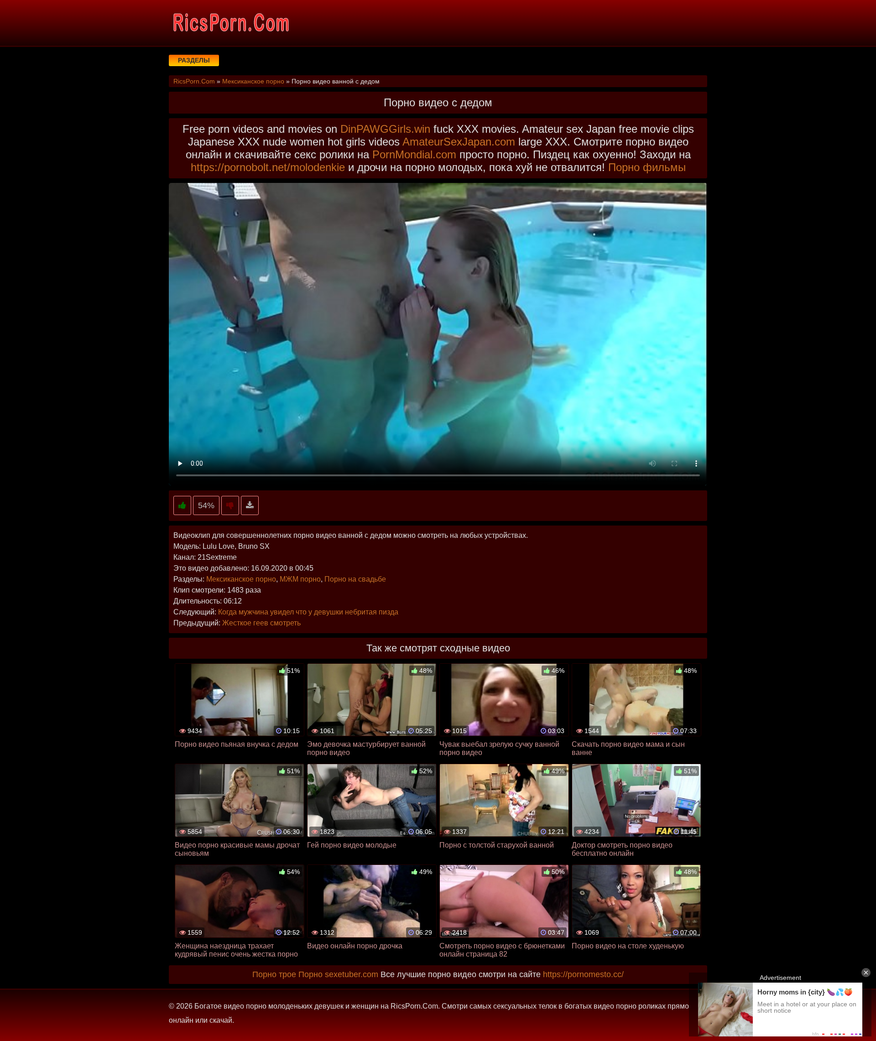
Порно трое (274, 974)
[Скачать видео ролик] (250, 506)
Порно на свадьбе (355, 579)
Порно (310, 974)
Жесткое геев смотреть (261, 623)
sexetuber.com (351, 974)
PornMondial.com (414, 154)
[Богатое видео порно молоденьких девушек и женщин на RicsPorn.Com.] (230, 23)
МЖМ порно (300, 579)
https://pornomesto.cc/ (583, 974)
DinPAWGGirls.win (385, 129)
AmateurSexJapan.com (458, 141)
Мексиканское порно (241, 579)
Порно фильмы (647, 167)
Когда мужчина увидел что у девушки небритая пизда (308, 612)
